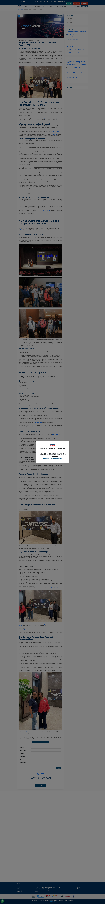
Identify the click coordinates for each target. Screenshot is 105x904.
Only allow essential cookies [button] (56, 458)
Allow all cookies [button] (46, 458)
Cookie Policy (55, 455)
